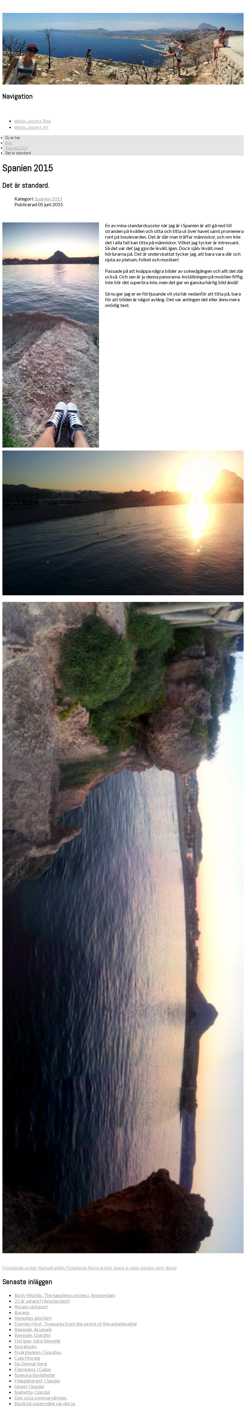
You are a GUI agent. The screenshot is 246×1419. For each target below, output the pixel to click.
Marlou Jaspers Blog (32, 121)
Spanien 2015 (16, 147)
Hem (8, 142)
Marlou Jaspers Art (31, 127)
